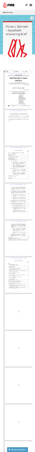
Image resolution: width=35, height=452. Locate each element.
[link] (9, 5)
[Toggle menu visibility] (31, 5)
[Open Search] (26, 5)
